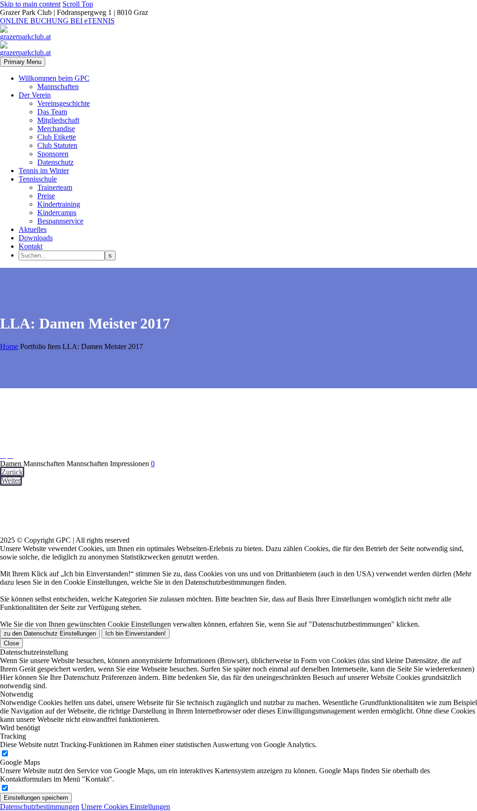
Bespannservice (60, 221)
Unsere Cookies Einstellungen (125, 807)
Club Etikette (56, 137)
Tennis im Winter (44, 171)
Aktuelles (33, 229)
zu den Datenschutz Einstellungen (50, 633)
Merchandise (56, 129)
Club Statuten (57, 145)
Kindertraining (58, 204)
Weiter (10, 480)
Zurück (12, 472)
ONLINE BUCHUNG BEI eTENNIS (57, 21)
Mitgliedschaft (58, 120)
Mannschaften (58, 87)
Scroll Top (77, 4)
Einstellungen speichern (36, 797)
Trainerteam (54, 187)
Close (11, 643)
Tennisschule (38, 179)
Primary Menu (22, 61)
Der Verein (35, 95)
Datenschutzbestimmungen (39, 807)
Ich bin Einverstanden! (135, 633)
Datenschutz (55, 162)
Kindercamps (56, 213)
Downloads (36, 238)
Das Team (52, 112)
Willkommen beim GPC (54, 78)
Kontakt (30, 246)
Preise (46, 196)
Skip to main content (30, 4)
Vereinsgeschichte (63, 103)
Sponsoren (52, 154)
